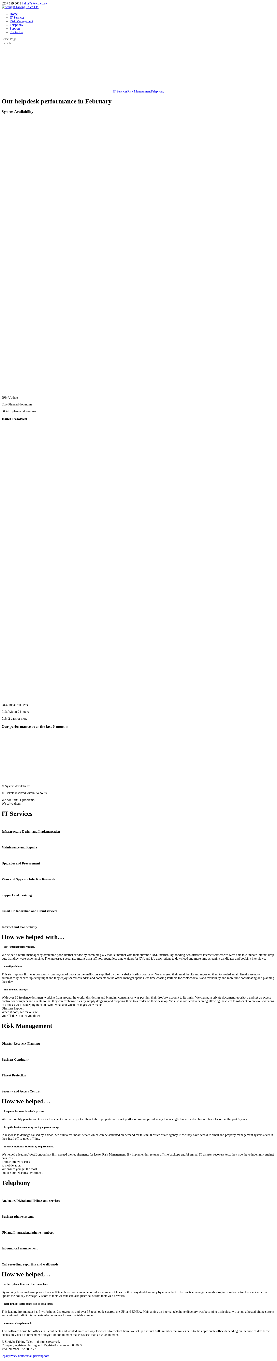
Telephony (16, 25)
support (44, 1356)
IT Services (17, 17)
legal (5, 1356)
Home (14, 14)
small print (32, 1356)
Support (15, 28)
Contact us (16, 32)
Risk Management (21, 21)
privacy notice (17, 1356)
